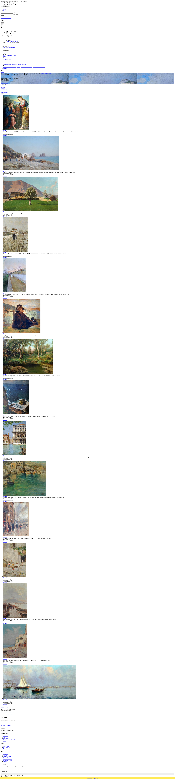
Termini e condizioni (21, 64)
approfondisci (90, 778)
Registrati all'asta (4, 83)
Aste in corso (6, 55)
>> (7, 707)
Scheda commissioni (7, 67)
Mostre (7, 37)
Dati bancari (18, 53)
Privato (2, 21)
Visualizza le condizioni (46, 73)
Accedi (2, 15)
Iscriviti (87, 774)
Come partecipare (7, 64)
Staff (9, 47)
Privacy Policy (4, 771)
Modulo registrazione (40, 67)
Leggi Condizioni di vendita (9, 53)
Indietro (2, 72)
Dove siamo (12, 47)
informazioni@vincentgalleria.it (7, 725)
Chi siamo (5, 47)
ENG (2, 2)
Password (15, 14)
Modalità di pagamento (31, 67)
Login (14, 12)
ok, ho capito (96, 778)
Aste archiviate (12, 55)
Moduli (4, 741)
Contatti (7, 41)
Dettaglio (5, 135)
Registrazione (14, 64)
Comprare (5, 59)
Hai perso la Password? (6, 18)
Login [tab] (4, 9)
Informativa (23, 67)
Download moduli (14, 41)
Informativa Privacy (7, 760)
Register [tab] (5, 10)
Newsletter (23, 53)
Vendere (9, 59)
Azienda (6, 21)
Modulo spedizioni (16, 67)
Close (2, 20)
